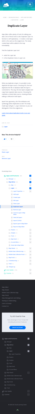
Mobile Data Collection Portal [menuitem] (16, 254)
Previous (4, 150)
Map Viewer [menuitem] (12, 248)
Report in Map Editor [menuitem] (19, 226)
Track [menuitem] (10, 263)
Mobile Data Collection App (10, 292)
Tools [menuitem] (12, 236)
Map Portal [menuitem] (12, 257)
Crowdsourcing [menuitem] (13, 260)
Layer (22, 20)
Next (3, 156)
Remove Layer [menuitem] (17, 210)
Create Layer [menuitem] (16, 197)
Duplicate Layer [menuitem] (18, 206)
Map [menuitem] (12, 185)
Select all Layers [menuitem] (17, 217)
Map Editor (14, 20)
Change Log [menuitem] (12, 267)
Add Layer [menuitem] (16, 194)
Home (5, 17)
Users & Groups (6, 303)
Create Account (17, 327)
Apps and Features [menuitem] (12, 176)
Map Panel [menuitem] (14, 239)
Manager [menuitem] (11, 179)
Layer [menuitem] (12, 188)
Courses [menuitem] (8, 273)
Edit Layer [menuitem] (16, 200)
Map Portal (5, 295)
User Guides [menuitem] (10, 270)
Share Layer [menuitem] (16, 203)
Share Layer (5, 152)
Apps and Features (26, 17)
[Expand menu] (30, 4)
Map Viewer (5, 290)
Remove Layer (6, 158)
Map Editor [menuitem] (12, 182)
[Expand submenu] (30, 176)
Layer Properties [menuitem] (17, 191)
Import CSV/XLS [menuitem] (17, 220)
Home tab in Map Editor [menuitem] (17, 245)
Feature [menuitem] (13, 230)
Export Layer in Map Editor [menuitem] (20, 223)
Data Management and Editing (11, 298)
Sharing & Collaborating (9, 301)
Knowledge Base (14, 17)
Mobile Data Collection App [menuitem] (16, 251)
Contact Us (5, 306)
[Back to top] (17, 410)
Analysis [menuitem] (13, 233)
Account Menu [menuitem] (15, 242)
